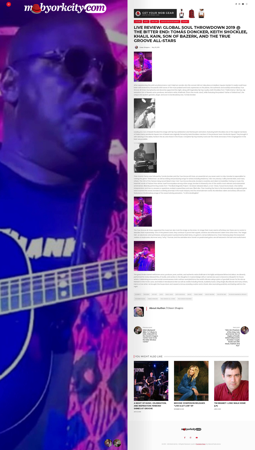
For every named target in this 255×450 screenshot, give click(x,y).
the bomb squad (140, 299)
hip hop (154, 294)
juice (161, 294)
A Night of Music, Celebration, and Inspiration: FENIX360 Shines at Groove (150, 406)
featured (146, 294)
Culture (138, 21)
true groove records (185, 299)
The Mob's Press (200, 444)
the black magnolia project (238, 294)
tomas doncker (153, 299)
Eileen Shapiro (145, 47)
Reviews (185, 21)
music (189, 294)
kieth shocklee (180, 294)
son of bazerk (209, 294)
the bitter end (221, 294)
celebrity (138, 294)
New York (155, 21)
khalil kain (169, 294)
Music (146, 21)
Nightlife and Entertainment (170, 21)
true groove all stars (168, 299)
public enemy (198, 294)
